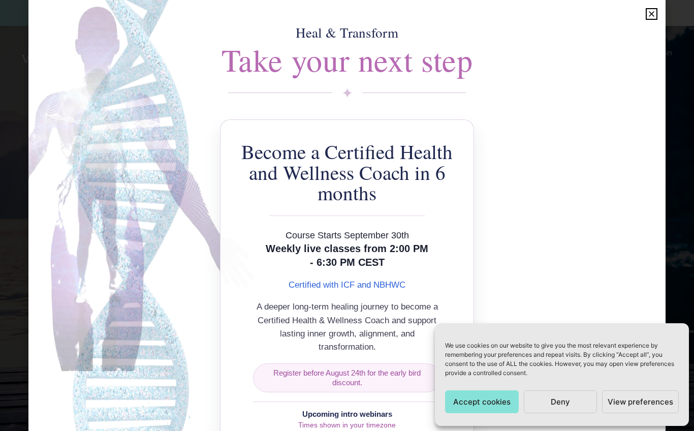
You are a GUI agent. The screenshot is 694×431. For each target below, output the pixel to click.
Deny (560, 402)
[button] (651, 14)
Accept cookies (482, 402)
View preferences (640, 402)
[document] (347, 215)
